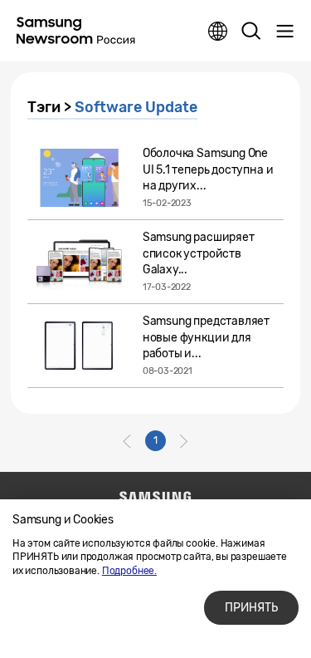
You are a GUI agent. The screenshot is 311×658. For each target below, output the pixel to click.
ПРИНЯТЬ (251, 608)
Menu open (284, 31)
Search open (251, 31)
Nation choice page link (218, 31)
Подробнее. (129, 571)
